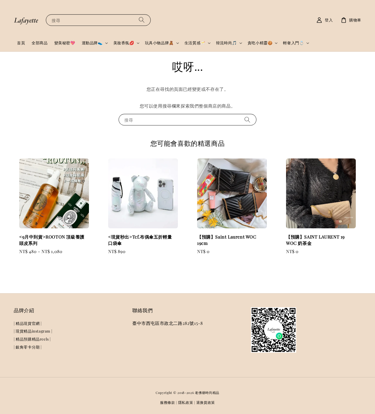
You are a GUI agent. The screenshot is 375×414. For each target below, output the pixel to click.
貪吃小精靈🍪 (260, 42)
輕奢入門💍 (293, 42)
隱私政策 (185, 402)
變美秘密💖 (64, 42)
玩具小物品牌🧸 (159, 42)
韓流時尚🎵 (226, 42)
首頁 (21, 42)
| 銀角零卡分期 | (28, 347)
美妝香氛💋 (123, 42)
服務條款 (167, 402)
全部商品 (39, 42)
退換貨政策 (205, 402)
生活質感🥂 (194, 42)
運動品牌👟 (92, 42)
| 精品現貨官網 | (28, 323)
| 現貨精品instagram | (33, 331)
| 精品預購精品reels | (32, 339)
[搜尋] (141, 20)
